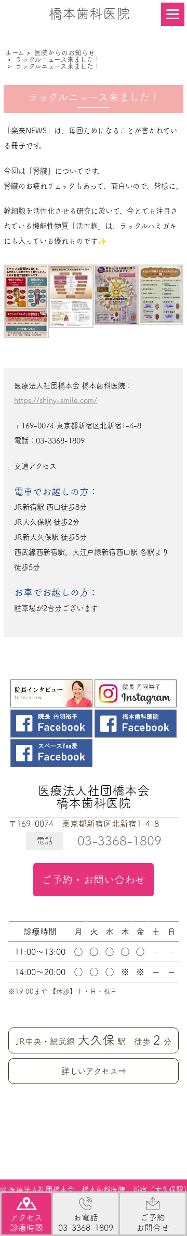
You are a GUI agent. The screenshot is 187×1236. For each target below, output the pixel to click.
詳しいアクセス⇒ (93, 1071)
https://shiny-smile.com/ (55, 400)
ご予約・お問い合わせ (93, 879)
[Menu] (172, 14)
